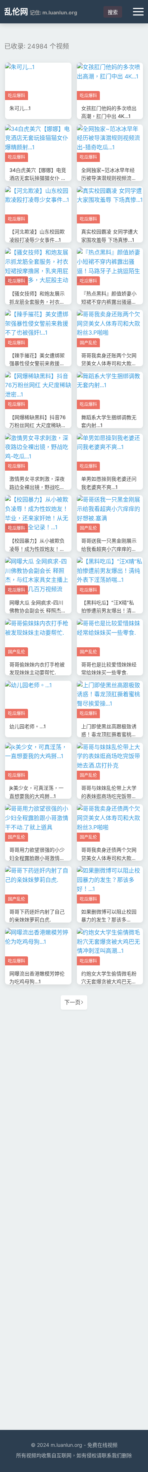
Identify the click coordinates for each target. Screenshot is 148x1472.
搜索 (113, 12)
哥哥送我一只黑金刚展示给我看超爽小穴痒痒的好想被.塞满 (109, 549)
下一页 (72, 1002)
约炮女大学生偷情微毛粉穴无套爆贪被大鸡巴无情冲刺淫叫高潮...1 (109, 981)
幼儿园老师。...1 (27, 726)
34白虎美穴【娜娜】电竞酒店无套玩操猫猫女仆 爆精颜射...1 (37, 178)
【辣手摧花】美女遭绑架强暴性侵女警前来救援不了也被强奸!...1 (37, 363)
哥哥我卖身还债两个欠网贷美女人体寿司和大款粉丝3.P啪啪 (109, 858)
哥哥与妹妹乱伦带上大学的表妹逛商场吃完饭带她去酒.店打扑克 (109, 796)
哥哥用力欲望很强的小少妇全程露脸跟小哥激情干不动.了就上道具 (37, 858)
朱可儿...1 (20, 108)
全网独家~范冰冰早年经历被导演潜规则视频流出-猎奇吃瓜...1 (110, 178)
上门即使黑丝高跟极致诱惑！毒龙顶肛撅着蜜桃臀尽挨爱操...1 (109, 734)
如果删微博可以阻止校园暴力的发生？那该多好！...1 (109, 920)
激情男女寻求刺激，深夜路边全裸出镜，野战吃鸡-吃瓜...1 (38, 487)
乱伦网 (16, 11)
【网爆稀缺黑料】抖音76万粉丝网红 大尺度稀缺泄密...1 (37, 425)
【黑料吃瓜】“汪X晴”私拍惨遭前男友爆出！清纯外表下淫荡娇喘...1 (109, 610)
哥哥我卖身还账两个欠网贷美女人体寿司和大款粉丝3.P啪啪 (109, 363)
